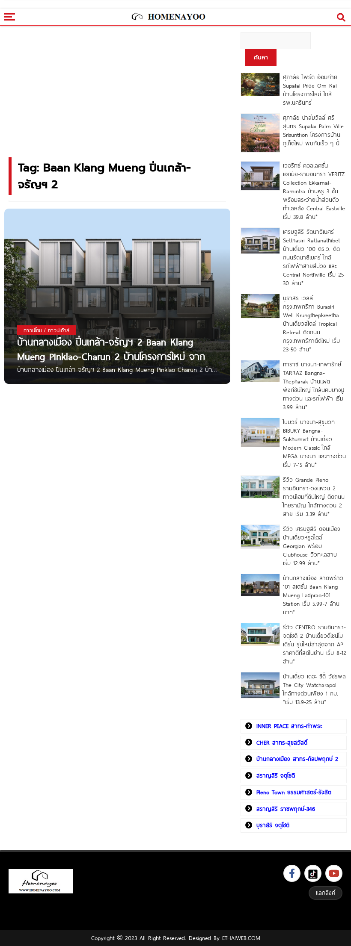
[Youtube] (333, 873)
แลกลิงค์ (325, 892)
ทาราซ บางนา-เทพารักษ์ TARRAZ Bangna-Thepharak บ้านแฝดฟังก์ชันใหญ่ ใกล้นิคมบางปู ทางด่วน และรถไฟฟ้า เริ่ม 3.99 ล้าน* (313, 385)
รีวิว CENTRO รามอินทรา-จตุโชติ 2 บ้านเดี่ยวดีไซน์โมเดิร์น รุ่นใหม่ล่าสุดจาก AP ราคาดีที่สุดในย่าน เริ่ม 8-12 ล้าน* (314, 644)
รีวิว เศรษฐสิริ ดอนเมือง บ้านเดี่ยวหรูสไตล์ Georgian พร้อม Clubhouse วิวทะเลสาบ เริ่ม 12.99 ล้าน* (311, 546)
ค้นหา (261, 57)
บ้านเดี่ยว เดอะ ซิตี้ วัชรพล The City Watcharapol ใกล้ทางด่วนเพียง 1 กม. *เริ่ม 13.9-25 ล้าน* (314, 689)
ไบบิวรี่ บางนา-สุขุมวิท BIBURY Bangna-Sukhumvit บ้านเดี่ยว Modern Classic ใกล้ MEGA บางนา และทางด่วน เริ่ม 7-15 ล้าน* (314, 443)
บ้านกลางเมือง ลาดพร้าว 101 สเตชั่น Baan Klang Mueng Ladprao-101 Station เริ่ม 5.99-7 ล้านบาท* (313, 595)
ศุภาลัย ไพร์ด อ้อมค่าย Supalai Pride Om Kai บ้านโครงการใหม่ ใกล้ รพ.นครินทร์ (310, 90)
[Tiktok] (312, 873)
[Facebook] (291, 873)
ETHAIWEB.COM (241, 938)
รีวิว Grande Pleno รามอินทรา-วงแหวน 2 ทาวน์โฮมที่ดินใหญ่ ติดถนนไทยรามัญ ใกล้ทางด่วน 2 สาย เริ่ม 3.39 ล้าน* (314, 496)
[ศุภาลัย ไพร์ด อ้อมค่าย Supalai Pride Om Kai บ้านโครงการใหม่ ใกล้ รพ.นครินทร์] (260, 84)
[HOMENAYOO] (168, 17)
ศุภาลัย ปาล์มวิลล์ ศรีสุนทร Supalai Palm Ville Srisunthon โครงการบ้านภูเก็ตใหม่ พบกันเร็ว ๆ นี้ (313, 130)
